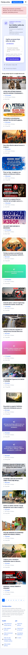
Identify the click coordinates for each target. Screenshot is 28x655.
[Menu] (25, 2)
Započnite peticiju (17, 2)
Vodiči (4, 621)
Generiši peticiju (14, 59)
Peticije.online (5, 2)
